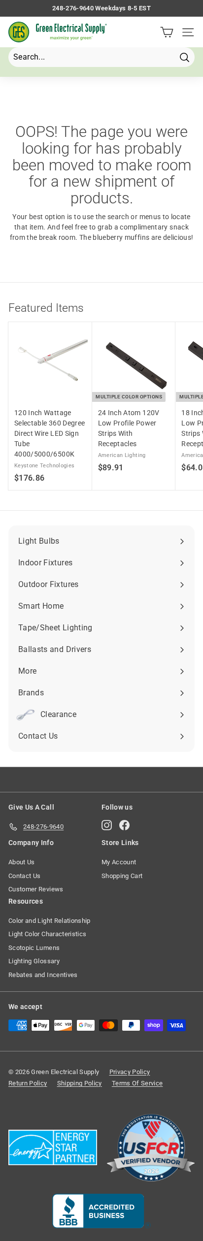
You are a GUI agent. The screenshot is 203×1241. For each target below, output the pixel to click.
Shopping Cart (122, 876)
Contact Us (24, 876)
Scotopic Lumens (34, 947)
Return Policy (27, 1083)
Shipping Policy (79, 1083)
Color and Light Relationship (49, 920)
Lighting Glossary (34, 961)
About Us (21, 862)
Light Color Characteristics (47, 934)
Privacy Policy (129, 1072)
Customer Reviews (36, 889)
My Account (119, 862)
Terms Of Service (137, 1083)
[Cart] (166, 32)
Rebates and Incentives (43, 975)
